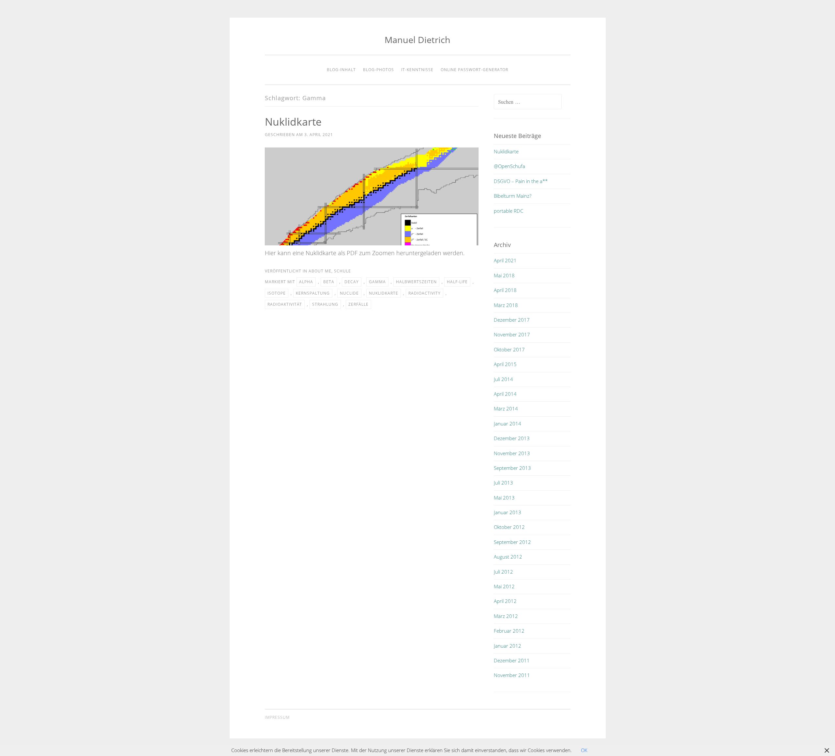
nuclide (349, 293)
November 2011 (512, 675)
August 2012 (508, 556)
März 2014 (506, 408)
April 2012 (505, 601)
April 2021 (505, 260)
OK (584, 750)
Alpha (306, 282)
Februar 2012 (509, 630)
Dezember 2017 (512, 319)
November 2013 (512, 453)
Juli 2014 (503, 379)
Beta (328, 282)
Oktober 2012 (509, 527)
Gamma (377, 282)
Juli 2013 (503, 482)
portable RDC (508, 211)
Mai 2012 (504, 586)
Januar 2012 (507, 645)
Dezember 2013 (512, 438)
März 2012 (506, 616)
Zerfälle (358, 304)
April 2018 (505, 290)
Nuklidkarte (293, 122)
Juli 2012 (503, 571)
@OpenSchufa (509, 166)
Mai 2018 (504, 275)
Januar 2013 (507, 512)
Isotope (276, 293)
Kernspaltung (313, 293)
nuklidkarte (383, 293)
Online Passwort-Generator (474, 69)
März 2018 (506, 305)
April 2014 (505, 394)
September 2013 (512, 468)
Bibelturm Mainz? (512, 196)
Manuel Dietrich (417, 40)
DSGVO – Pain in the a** (521, 181)
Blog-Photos (378, 69)
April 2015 (505, 364)
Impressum (277, 717)
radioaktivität (284, 304)
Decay (351, 282)
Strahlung (325, 304)
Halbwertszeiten (416, 282)
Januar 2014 (507, 423)
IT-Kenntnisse (417, 69)
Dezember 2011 (512, 660)
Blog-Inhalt (341, 69)
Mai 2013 (504, 497)
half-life (457, 282)
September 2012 (512, 542)
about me (320, 271)
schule (342, 271)
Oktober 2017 (509, 349)
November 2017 (512, 334)
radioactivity (424, 293)
